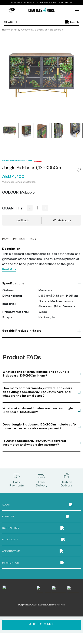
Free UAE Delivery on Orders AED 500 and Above (42, 2)
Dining (15, 30)
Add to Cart (41, 624)
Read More (9, 269)
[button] (41, 284)
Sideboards (56, 30)
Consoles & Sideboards (34, 30)
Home (5, 30)
